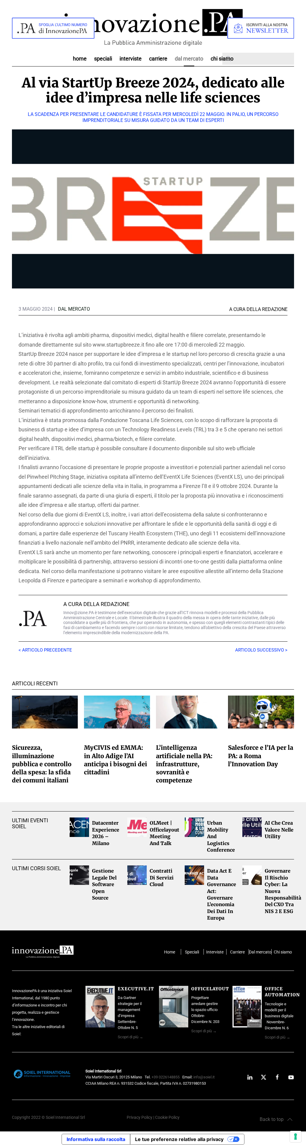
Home (80, 58)
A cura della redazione (96, 604)
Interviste (131, 58)
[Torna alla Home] (153, 28)
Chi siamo (222, 58)
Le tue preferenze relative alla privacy (179, 1139)
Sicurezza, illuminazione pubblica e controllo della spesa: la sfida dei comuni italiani (41, 764)
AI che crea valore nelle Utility (279, 829)
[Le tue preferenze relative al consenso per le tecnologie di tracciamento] (295, 1136)
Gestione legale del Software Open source (104, 884)
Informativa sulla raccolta (96, 1139)
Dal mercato (260, 952)
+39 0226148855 (166, 1077)
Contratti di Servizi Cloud (162, 877)
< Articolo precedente (45, 650)
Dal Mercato (189, 58)
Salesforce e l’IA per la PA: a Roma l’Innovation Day (260, 755)
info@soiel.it (204, 1077)
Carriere (158, 58)
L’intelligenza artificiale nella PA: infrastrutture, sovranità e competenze (184, 764)
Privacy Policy (139, 1117)
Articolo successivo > (261, 650)
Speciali (103, 58)
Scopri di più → (130, 1037)
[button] (276, 1119)
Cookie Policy (167, 1117)
